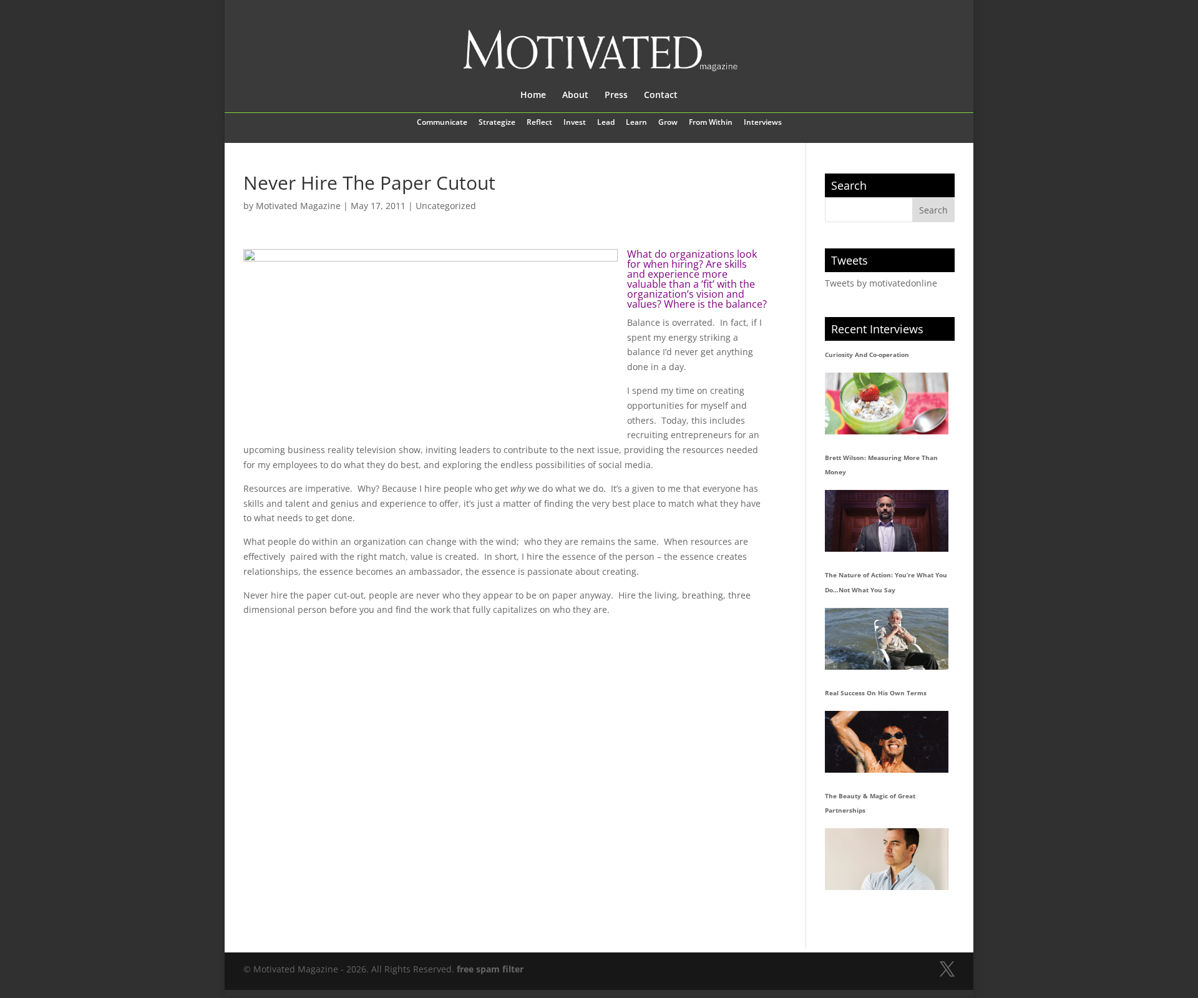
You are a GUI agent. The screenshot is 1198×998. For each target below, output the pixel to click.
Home (533, 95)
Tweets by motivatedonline (881, 283)
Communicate (442, 123)
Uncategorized (446, 206)
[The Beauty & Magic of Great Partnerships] (886, 859)
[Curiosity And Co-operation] (886, 403)
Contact (661, 95)
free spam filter (490, 969)
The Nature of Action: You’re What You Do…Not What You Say (886, 582)
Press (616, 95)
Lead (606, 123)
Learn (636, 123)
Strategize (497, 123)
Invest (574, 123)
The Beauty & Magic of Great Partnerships (870, 803)
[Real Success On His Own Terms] (886, 742)
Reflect (539, 123)
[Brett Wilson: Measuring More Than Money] (886, 521)
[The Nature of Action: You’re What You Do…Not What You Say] (886, 639)
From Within (711, 123)
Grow (668, 123)
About (575, 95)
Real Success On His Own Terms (876, 692)
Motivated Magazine (298, 206)
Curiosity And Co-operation (867, 354)
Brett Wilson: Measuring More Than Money (881, 465)
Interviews (763, 123)
